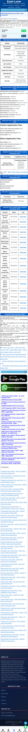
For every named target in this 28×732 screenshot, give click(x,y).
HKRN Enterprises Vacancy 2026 (12, 399)
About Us (3, 700)
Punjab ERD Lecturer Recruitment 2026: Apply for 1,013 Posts (13, 439)
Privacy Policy (4, 693)
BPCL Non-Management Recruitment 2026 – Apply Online (12, 455)
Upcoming (23, 3)
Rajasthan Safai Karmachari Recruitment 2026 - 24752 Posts (13, 443)
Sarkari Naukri (11, 7)
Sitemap (3, 690)
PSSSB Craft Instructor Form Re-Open (13, 429)
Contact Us (4, 703)
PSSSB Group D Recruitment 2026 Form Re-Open (13, 402)
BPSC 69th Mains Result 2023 (9, 356)
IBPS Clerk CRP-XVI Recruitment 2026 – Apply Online (13, 418)
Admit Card (11, 5)
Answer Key (17, 5)
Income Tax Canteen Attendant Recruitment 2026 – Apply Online (11, 462)
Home (4, 3)
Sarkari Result (16, 3)
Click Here (23, 216)
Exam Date (5, 5)
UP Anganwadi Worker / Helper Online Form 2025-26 (13, 414)
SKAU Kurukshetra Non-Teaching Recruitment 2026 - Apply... (11, 422)
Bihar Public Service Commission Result (14, 354)
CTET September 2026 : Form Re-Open (13, 408)
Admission (23, 5)
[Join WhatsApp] (25, 727)
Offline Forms (9, 3)
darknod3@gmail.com (9, 715)
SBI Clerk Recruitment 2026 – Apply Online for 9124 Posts (12, 451)
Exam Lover (14, 1)
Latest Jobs (17, 7)
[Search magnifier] (26, 10)
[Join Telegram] (25, 723)
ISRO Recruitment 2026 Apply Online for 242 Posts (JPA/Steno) (13, 458)
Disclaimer (3, 696)
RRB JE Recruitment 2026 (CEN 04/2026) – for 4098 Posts (11, 432)
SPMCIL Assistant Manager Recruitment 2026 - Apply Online (13, 411)
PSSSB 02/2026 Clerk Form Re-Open (13, 406)
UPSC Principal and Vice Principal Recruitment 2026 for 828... (11, 447)
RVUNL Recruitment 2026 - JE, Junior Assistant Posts (12, 396)
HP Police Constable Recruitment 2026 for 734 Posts (13, 426)
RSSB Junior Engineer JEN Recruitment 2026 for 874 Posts (13, 436)
